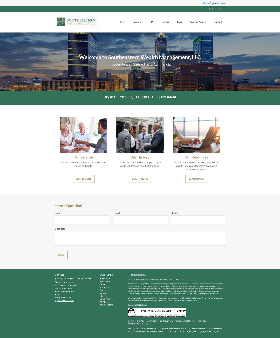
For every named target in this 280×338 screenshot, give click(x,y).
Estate (102, 284)
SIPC (146, 323)
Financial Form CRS (138, 274)
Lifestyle (103, 295)
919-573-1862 (214, 8)
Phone (174, 213)
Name (58, 213)
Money (103, 293)
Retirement (105, 278)
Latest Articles (106, 298)
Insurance (104, 287)
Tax (101, 290)
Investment (105, 281)
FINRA (138, 323)
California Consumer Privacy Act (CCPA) (201, 298)
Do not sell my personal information (184, 300)
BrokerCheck (178, 279)
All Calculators (106, 304)
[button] (137, 22)
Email (117, 213)
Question (60, 228)
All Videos (104, 301)
